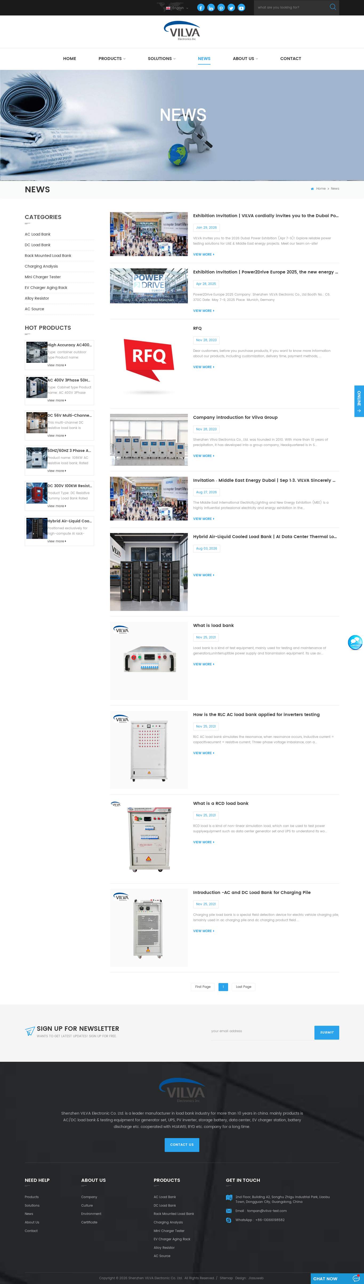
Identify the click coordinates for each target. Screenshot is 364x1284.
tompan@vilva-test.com (267, 1211)
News (204, 58)
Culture (87, 1205)
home (321, 188)
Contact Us (182, 1144)
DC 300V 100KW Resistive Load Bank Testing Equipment (69, 486)
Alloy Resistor (37, 298)
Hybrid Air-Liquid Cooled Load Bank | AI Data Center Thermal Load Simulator (266, 536)
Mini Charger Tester (43, 277)
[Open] (359, 401)
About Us (243, 58)
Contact (290, 58)
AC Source (34, 309)
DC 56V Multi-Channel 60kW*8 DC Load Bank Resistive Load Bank (69, 416)
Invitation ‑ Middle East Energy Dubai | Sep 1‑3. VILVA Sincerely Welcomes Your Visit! (266, 480)
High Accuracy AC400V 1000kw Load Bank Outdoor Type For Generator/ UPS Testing (69, 345)
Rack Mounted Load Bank (48, 256)
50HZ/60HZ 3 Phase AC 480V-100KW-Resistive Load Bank (69, 451)
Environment (91, 1214)
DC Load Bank (37, 245)
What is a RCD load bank (221, 803)
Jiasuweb (256, 1278)
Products (110, 58)
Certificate (89, 1222)
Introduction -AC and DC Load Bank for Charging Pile (252, 892)
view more (202, 254)
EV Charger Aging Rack (46, 288)
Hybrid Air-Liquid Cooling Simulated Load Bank (69, 521)
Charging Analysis (41, 266)
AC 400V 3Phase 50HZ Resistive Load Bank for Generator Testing (69, 380)
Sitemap (226, 1278)
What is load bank (213, 625)
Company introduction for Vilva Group (235, 417)
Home (69, 58)
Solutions (160, 58)
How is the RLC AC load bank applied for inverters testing (256, 714)
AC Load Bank (37, 234)
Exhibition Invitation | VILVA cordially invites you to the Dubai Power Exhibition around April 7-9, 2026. (266, 215)
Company (89, 1197)
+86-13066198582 (270, 1220)
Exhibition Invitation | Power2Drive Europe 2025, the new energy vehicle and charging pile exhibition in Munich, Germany (266, 272)
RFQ (197, 328)
